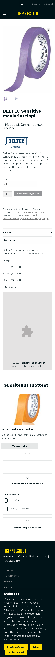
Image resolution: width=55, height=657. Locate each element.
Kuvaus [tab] (7, 232)
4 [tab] (33, 453)
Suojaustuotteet (29, 212)
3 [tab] (29, 453)
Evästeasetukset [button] (16, 647)
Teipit (6, 179)
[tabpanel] (27, 421)
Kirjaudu (35, 4)
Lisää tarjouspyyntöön (28, 194)
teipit (38, 218)
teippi (45, 218)
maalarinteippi (11, 218)
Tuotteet (9, 570)
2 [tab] (25, 453)
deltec (27, 215)
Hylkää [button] (36, 647)
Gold (34, 215)
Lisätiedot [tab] (9, 240)
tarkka (30, 218)
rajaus (23, 218)
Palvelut (9, 581)
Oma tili (50, 4)
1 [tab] (21, 453)
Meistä (8, 587)
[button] (48, 30)
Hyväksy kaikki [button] (16, 652)
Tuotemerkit (11, 576)
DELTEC (15, 212)
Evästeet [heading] (11, 594)
